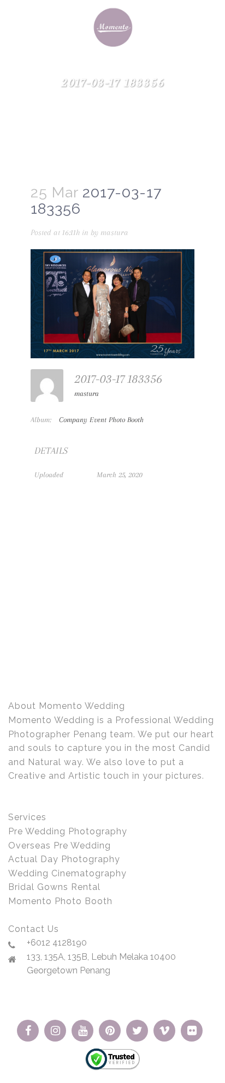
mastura (114, 232)
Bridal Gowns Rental (54, 887)
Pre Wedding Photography (67, 831)
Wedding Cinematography (67, 873)
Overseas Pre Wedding (59, 845)
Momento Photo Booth (60, 901)
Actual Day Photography (64, 859)
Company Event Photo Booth (101, 420)
